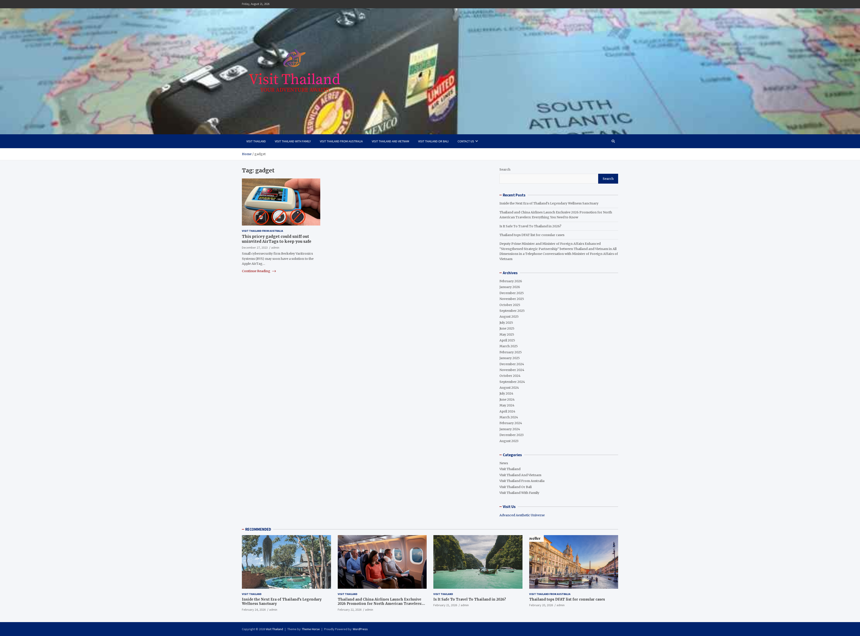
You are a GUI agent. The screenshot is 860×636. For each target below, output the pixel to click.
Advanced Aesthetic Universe (522, 515)
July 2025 (506, 323)
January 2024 (509, 429)
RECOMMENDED (258, 529)
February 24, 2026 (254, 610)
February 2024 (510, 423)
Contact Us (466, 141)
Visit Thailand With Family (293, 141)
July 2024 (506, 393)
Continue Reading (256, 271)
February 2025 (510, 352)
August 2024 (509, 388)
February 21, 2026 (445, 605)
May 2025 (506, 334)
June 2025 (506, 328)
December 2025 (511, 293)
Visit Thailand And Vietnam (390, 141)
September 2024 (512, 382)
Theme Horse (311, 629)
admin (275, 247)
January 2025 (509, 358)
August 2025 (509, 317)
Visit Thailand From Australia (341, 141)
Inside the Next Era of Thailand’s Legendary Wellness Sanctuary (548, 203)
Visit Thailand (256, 141)
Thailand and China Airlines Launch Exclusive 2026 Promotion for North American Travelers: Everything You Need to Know (380, 603)
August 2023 (508, 441)
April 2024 (507, 411)
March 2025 (508, 346)
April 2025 (507, 340)
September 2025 (512, 311)
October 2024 (509, 376)
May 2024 (506, 405)
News (503, 463)
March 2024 (508, 417)
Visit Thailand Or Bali (433, 141)
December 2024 (511, 364)
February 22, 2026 (349, 610)
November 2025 (511, 299)
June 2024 (507, 399)
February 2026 (510, 281)
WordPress (360, 629)
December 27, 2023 (255, 247)
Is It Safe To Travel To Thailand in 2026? (530, 226)
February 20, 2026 (541, 605)
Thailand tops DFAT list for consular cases (531, 235)
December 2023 (511, 435)
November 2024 (511, 370)
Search (504, 169)
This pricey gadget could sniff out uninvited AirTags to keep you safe (276, 239)
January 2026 (509, 287)
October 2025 (509, 305)
